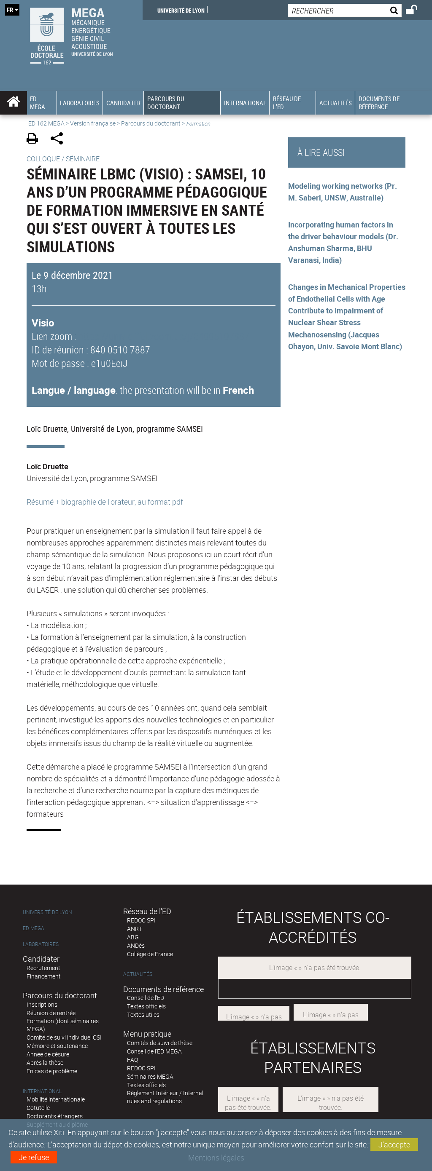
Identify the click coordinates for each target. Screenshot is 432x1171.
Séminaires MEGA (150, 1076)
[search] (345, 10)
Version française (93, 123)
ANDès (136, 945)
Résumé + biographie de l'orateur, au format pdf (105, 502)
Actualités (137, 974)
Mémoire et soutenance (57, 1046)
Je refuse (34, 1157)
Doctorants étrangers (55, 1116)
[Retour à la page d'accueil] (71, 34)
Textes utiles (143, 1015)
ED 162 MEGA (46, 123)
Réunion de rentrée (51, 1013)
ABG (133, 937)
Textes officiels (146, 1006)
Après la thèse (45, 1063)
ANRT (134, 929)
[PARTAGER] (60, 140)
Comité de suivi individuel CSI (64, 1037)
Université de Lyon (181, 10)
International (42, 1091)
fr (10, 9)
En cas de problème (52, 1071)
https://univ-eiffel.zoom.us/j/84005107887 (163, 336)
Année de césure (48, 1054)
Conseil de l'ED (145, 998)
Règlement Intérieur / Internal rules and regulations (165, 1097)
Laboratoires (41, 944)
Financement (44, 976)
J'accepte (394, 1144)
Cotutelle (38, 1108)
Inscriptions (42, 1004)
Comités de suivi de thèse (159, 1043)
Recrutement (43, 968)
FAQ (132, 1060)
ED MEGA (33, 928)
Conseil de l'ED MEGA (154, 1051)
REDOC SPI (141, 920)
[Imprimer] (35, 140)
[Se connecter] (417, 11)
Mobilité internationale (56, 1099)
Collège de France (150, 954)
